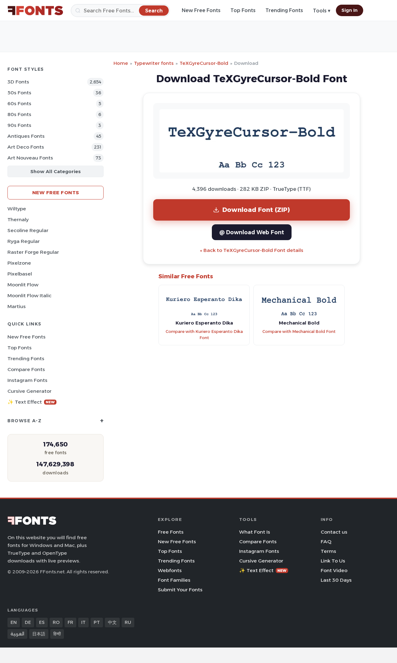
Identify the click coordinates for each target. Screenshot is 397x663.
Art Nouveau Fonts (30, 158)
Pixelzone (19, 263)
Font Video (334, 570)
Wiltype (16, 209)
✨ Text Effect (31, 402)
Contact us (334, 532)
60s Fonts (19, 103)
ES (42, 622)
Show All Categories (55, 171)
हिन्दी (57, 634)
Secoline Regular (27, 230)
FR (70, 622)
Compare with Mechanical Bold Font (299, 331)
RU (128, 622)
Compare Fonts (26, 369)
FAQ (326, 541)
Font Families (174, 580)
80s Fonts (19, 114)
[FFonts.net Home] (35, 11)
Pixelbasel (19, 274)
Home (121, 63)
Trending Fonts (284, 10)
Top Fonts (243, 10)
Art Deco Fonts (25, 147)
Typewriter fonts (154, 63)
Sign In (349, 10)
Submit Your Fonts (180, 590)
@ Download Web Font (251, 232)
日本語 (38, 634)
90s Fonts (19, 125)
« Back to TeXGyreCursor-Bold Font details (251, 250)
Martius (16, 306)
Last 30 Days (336, 580)
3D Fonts (18, 82)
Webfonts (170, 570)
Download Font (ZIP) (256, 209)
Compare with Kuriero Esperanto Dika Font (204, 334)
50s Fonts (19, 93)
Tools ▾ (321, 11)
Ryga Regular (23, 241)
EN (14, 622)
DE (28, 622)
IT (83, 622)
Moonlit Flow (22, 285)
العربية (17, 634)
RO (56, 622)
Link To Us (333, 561)
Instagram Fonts (27, 380)
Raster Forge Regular (33, 252)
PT (97, 622)
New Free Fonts (201, 10)
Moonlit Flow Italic (29, 295)
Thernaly (18, 219)
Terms (328, 551)
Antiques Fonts (26, 136)
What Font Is (254, 532)
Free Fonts (171, 532)
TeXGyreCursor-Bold (204, 63)
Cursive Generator (29, 391)
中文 (112, 622)
